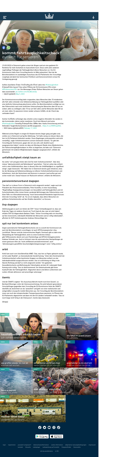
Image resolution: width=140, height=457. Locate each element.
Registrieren (12, 445)
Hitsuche (28, 447)
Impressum (92, 445)
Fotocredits (77, 447)
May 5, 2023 (20, 94)
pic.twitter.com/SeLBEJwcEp (26, 92)
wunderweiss (49, 451)
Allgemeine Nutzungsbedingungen (76, 445)
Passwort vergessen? (24, 445)
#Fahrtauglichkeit (52, 85)
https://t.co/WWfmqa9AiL (52, 126)
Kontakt (20, 447)
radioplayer (36, 447)
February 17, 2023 (30, 128)
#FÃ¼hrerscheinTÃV (9, 89)
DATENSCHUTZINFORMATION (41, 445)
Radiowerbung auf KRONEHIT (51, 447)
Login (4, 445)
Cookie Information (57, 445)
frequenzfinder (66, 447)
